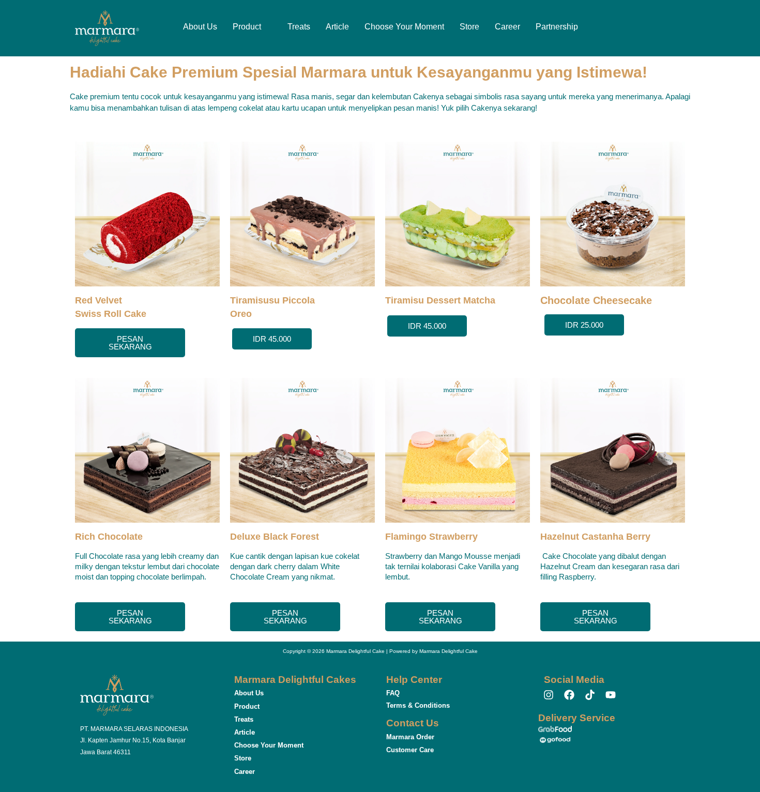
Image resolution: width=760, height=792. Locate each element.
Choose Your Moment (404, 26)
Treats (298, 26)
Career (507, 26)
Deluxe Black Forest (274, 536)
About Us (200, 26)
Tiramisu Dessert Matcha (440, 300)
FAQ (393, 693)
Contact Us (412, 723)
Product (247, 26)
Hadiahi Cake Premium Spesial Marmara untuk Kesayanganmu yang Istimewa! (358, 72)
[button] (252, 27)
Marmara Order (410, 737)
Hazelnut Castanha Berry (595, 536)
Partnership (557, 26)
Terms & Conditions (418, 705)
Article (337, 26)
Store (469, 26)
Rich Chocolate (109, 536)
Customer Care (410, 750)
